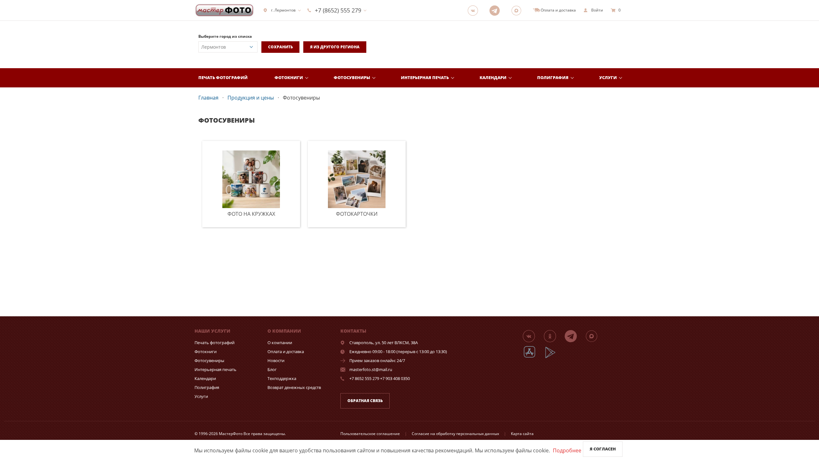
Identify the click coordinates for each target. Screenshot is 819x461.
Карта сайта (522, 433)
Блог (272, 369)
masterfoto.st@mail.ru (370, 369)
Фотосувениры (352, 77)
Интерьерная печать (425, 77)
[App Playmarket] (553, 357)
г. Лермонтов (283, 10)
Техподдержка (281, 378)
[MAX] (518, 10)
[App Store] (533, 357)
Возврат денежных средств (294, 387)
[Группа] (475, 10)
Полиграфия (553, 77)
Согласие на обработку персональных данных (455, 433)
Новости (275, 360)
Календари (493, 77)
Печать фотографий (223, 77)
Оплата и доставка (285, 351)
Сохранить (280, 47)
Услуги (608, 77)
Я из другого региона (335, 47)
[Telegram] (496, 10)
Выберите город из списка (225, 36)
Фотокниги (288, 77)
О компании (279, 342)
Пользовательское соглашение (370, 433)
